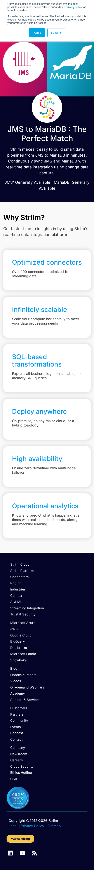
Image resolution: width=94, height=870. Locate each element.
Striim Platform (22, 571)
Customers (18, 708)
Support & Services (25, 700)
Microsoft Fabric (23, 654)
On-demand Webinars (27, 687)
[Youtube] (22, 853)
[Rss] (34, 853)
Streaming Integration (27, 608)
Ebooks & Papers (23, 675)
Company (17, 748)
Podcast (16, 733)
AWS (14, 629)
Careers (16, 760)
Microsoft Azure (22, 623)
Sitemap (54, 826)
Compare (17, 596)
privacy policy (74, 7)
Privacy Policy (32, 826)
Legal (13, 826)
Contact (16, 739)
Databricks (18, 648)
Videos (15, 681)
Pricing (15, 583)
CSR (13, 779)
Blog (13, 668)
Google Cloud (20, 635)
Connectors (19, 577)
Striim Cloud (20, 564)
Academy (17, 693)
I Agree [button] (37, 32)
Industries (18, 589)
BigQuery (17, 641)
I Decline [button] (56, 32)
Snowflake (18, 660)
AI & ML (16, 602)
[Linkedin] (10, 853)
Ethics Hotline (21, 772)
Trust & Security (22, 614)
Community (19, 720)
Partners (17, 714)
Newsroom (18, 754)
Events (15, 727)
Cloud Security (21, 766)
